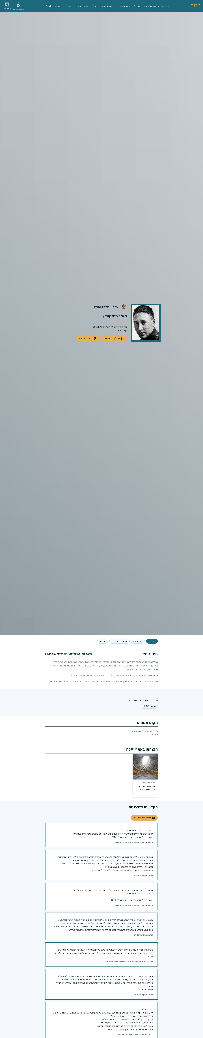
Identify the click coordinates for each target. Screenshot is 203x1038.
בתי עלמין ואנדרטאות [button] (131, 6)
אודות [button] (57, 6)
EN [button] (47, 6)
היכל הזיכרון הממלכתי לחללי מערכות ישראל (148, 788)
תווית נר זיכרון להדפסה (78, 654)
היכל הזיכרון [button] (69, 6)
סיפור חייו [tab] (152, 641)
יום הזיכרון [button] (84, 6)
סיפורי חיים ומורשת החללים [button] (157, 6)
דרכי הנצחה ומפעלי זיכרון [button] (105, 6)
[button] (87, 338)
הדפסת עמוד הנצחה (54, 654)
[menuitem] (156, 6)
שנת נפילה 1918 (149, 706)
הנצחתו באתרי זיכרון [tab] (119, 641)
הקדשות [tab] (102, 641)
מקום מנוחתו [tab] (138, 641)
